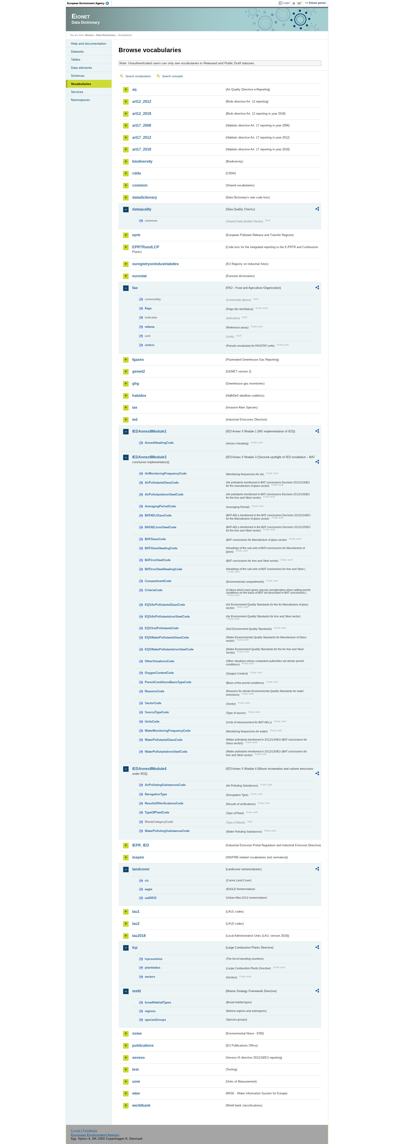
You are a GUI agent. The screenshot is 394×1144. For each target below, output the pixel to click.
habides (139, 396)
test (135, 1069)
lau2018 (139, 936)
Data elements (81, 67)
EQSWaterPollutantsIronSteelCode (169, 649)
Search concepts (172, 76)
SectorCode (153, 703)
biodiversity (142, 161)
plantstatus (152, 967)
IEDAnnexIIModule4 (149, 769)
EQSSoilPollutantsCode (162, 628)
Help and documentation (88, 43)
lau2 (136, 924)
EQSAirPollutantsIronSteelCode (167, 616)
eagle (148, 889)
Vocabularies (81, 84)
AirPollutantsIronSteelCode (164, 494)
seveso (138, 1057)
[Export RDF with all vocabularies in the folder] (317, 209)
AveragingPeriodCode (160, 506)
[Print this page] (294, 3)
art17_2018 (141, 149)
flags (148, 308)
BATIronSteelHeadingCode (163, 569)
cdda (136, 173)
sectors (150, 976)
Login (286, 3)
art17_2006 (141, 125)
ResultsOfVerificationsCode (164, 803)
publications (143, 1045)
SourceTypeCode (157, 712)
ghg (135, 383)
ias (134, 407)
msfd (136, 991)
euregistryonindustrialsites (155, 264)
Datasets (77, 51)
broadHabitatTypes (158, 1002)
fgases (138, 360)
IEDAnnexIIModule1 (149, 431)
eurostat (139, 276)
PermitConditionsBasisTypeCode (168, 682)
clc (147, 880)
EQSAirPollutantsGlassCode (165, 604)
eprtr (136, 235)
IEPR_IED (140, 845)
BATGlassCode (155, 539)
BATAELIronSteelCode (160, 527)
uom (136, 1081)
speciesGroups (155, 1019)
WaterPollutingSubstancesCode (167, 831)
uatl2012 (150, 898)
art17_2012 (141, 137)
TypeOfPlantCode (157, 812)
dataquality (141, 209)
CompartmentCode (158, 581)
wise (136, 1093)
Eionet (89, 35)
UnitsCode (152, 721)
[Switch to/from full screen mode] (300, 3)
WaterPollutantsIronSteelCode (166, 751)
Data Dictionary (105, 35)
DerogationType (156, 794)
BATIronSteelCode (158, 560)
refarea (149, 326)
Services (77, 92)
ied (134, 419)
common (140, 185)
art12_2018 (141, 113)
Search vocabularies (138, 76)
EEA (89, 3)
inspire (138, 857)
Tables (75, 59)
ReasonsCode (154, 691)
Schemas (77, 75)
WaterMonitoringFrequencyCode (167, 730)
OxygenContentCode (159, 673)
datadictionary (144, 197)
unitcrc (150, 345)
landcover (141, 869)
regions (150, 1011)
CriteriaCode (153, 590)
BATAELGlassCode (158, 515)
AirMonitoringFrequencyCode (166, 473)
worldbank (141, 1105)
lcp (134, 947)
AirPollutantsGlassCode (162, 482)
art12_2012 (141, 101)
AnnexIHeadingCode (159, 442)
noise (137, 1033)
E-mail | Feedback (84, 1130)
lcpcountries (153, 959)
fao (135, 288)
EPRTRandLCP (145, 247)
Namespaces (80, 100)
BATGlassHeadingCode (161, 548)
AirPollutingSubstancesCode (165, 785)
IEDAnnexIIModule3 (149, 457)
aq (134, 89)
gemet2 (138, 371)
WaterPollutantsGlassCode (163, 739)
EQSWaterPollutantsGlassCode (167, 637)
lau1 (136, 911)
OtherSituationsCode (159, 661)
